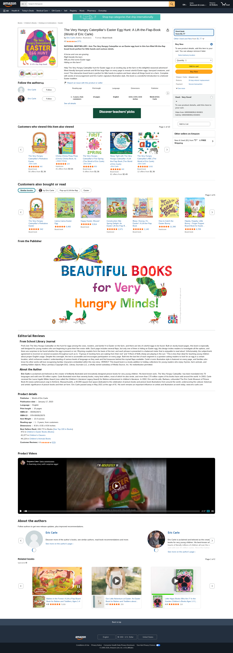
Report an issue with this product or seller (85, 83)
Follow (49, 90)
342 (41, 229)
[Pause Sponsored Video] (78, 586)
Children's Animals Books (40, 439)
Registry (73, 11)
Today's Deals (28, 11)
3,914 (94, 224)
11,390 (173, 227)
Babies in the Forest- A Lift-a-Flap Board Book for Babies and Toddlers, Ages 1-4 (63, 600)
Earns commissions (47, 461)
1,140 (146, 229)
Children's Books (30, 23)
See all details (70, 103)
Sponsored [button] (21, 563)
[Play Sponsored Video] (116, 580)
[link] (39, 159)
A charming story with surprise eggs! (42, 464)
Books (20, 23)
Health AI (15, 11)
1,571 (120, 229)
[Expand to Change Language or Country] (113, 637)
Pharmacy (91, 11)
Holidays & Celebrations (47, 23)
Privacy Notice (96, 645)
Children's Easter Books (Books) (40, 432)
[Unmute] (212, 511)
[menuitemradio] (208, 511)
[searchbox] (98, 4)
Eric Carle (71, 38)
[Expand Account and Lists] (205, 5)
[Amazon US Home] (81, 638)
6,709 (198, 229)
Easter (60, 23)
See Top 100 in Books (63, 429)
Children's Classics (37, 435)
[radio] (194, 32)
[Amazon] (10, 4)
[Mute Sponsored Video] (78, 591)
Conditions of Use (82, 645)
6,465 (68, 227)
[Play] (20, 511)
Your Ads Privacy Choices (146, 645)
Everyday (103, 11)
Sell (65, 11)
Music (82, 11)
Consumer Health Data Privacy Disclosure (119, 645)
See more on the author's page (59, 544)
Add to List (183, 124)
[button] (6, 10)
